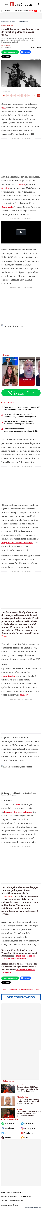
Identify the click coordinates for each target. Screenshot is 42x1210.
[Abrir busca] (39, 4)
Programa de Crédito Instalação (17, 542)
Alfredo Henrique (22, 1097)
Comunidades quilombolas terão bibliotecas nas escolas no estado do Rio (21, 430)
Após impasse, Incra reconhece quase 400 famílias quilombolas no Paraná (22, 408)
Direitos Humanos (23, 21)
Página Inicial (5, 21)
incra (5, 989)
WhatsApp (10, 1123)
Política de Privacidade (9, 1196)
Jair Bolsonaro (14, 989)
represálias (7, 896)
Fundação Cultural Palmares (18, 812)
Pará (3, 636)
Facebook (9, 1128)
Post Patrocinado (16, 1201)
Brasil (14, 21)
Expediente (17, 1192)
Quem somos (5, 1192)
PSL (4, 108)
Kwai (26, 1138)
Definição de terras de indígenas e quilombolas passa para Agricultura (19, 423)
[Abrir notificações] (6, 4)
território (25, 695)
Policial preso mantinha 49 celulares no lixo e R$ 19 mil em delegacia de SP (28, 1101)
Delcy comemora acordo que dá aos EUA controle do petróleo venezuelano (28, 1113)
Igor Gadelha (21, 1085)
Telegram (29, 1123)
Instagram (29, 1128)
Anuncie (4, 1201)
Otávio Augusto (6, 46)
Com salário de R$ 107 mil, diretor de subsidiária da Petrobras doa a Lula (27, 1089)
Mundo (19, 1109)
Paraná (22, 184)
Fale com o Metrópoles (9, 1205)
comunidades (8, 676)
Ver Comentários (21, 997)
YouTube (28, 1133)
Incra (17, 804)
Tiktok (8, 1138)
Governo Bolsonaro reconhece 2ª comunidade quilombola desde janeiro (20, 415)
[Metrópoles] (21, 4)
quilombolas (26, 989)
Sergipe (5, 188)
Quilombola (7, 207)
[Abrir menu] (2, 4)
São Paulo (35, 989)
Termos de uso (26, 1196)
